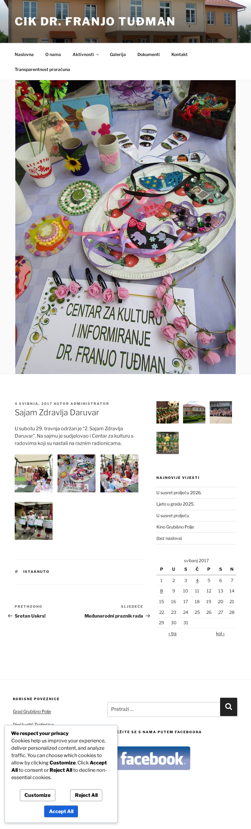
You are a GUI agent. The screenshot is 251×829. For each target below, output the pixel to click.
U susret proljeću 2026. (179, 492)
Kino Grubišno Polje (175, 526)
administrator (89, 403)
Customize (37, 795)
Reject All (86, 795)
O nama (53, 54)
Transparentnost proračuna (42, 69)
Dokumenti (148, 54)
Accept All (61, 811)
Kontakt (179, 54)
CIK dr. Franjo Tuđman (95, 21)
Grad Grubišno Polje (32, 711)
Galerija (118, 54)
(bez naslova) (169, 538)
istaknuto (36, 571)
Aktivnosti (83, 54)
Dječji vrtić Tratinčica (33, 724)
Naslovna (24, 54)
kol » (220, 633)
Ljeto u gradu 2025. (175, 503)
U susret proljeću (172, 515)
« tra (172, 633)
